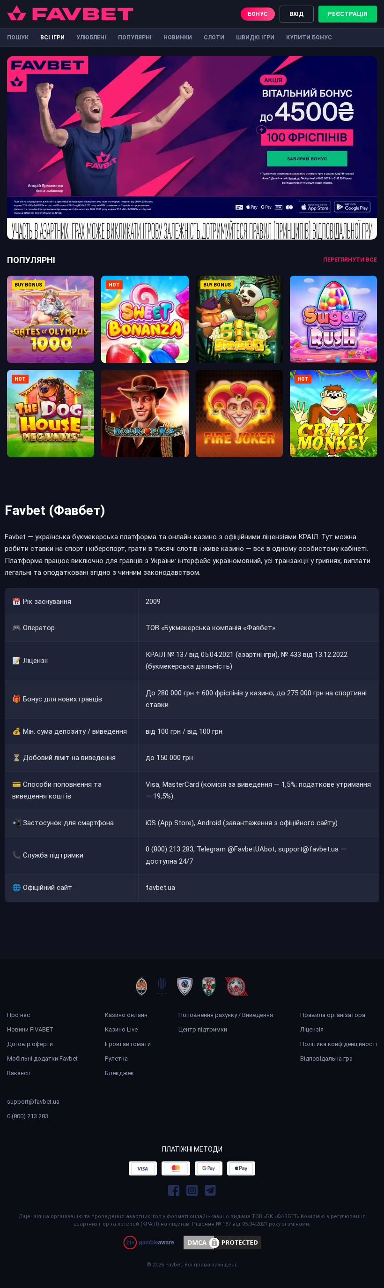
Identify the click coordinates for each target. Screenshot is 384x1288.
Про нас (18, 1014)
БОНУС (258, 14)
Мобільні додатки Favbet (42, 1058)
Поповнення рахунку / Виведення (225, 1014)
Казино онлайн (126, 1014)
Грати (50, 311)
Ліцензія (312, 1029)
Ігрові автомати (128, 1043)
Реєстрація (348, 13)
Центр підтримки (202, 1029)
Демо (51, 332)
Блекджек (119, 1073)
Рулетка (116, 1058)
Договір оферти (30, 1043)
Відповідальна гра (326, 1058)
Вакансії (18, 1073)
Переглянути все (350, 259)
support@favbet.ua (33, 1101)
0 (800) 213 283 (27, 1116)
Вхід (296, 13)
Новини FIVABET (30, 1029)
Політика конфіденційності (338, 1043)
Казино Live (121, 1029)
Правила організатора (332, 1014)
